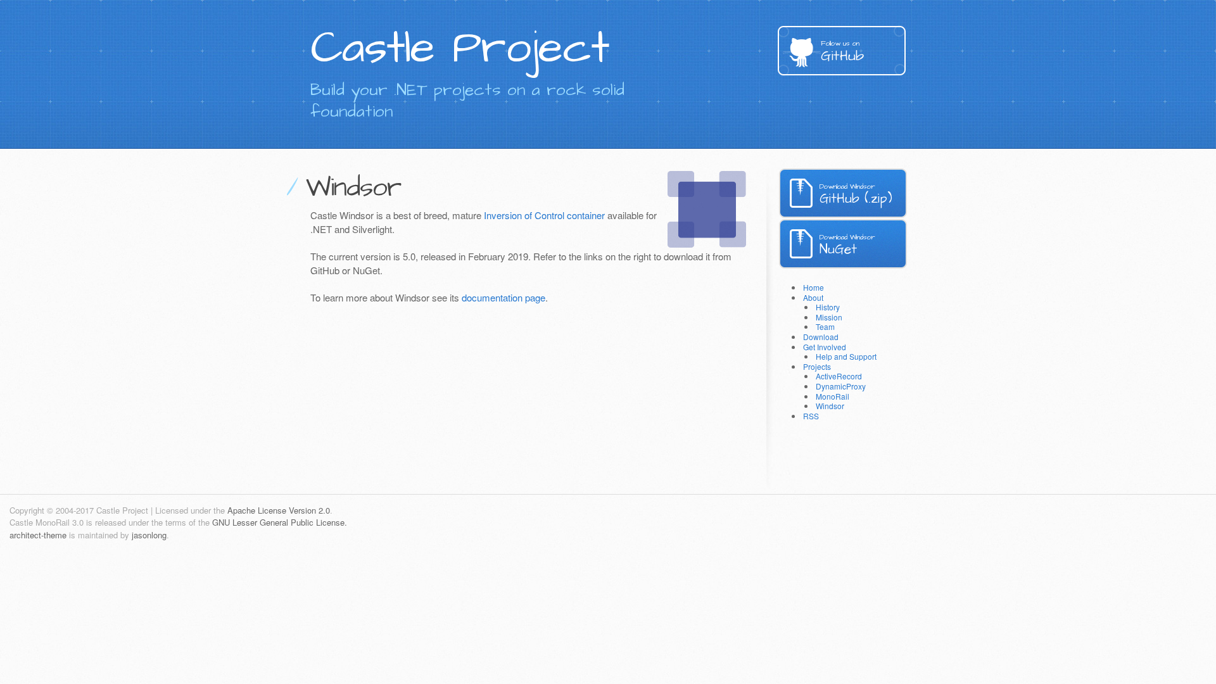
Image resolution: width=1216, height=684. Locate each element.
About (813, 297)
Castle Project (459, 48)
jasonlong (149, 535)
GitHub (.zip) (856, 195)
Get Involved (824, 346)
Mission (829, 317)
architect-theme (38, 535)
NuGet (847, 245)
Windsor (830, 405)
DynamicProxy (841, 386)
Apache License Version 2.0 (278, 510)
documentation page (503, 297)
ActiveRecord (839, 375)
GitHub (842, 52)
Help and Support (846, 356)
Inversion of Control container (544, 215)
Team (825, 326)
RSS (811, 415)
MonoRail (832, 396)
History (828, 306)
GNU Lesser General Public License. (279, 522)
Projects (817, 366)
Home (813, 287)
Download (821, 336)
